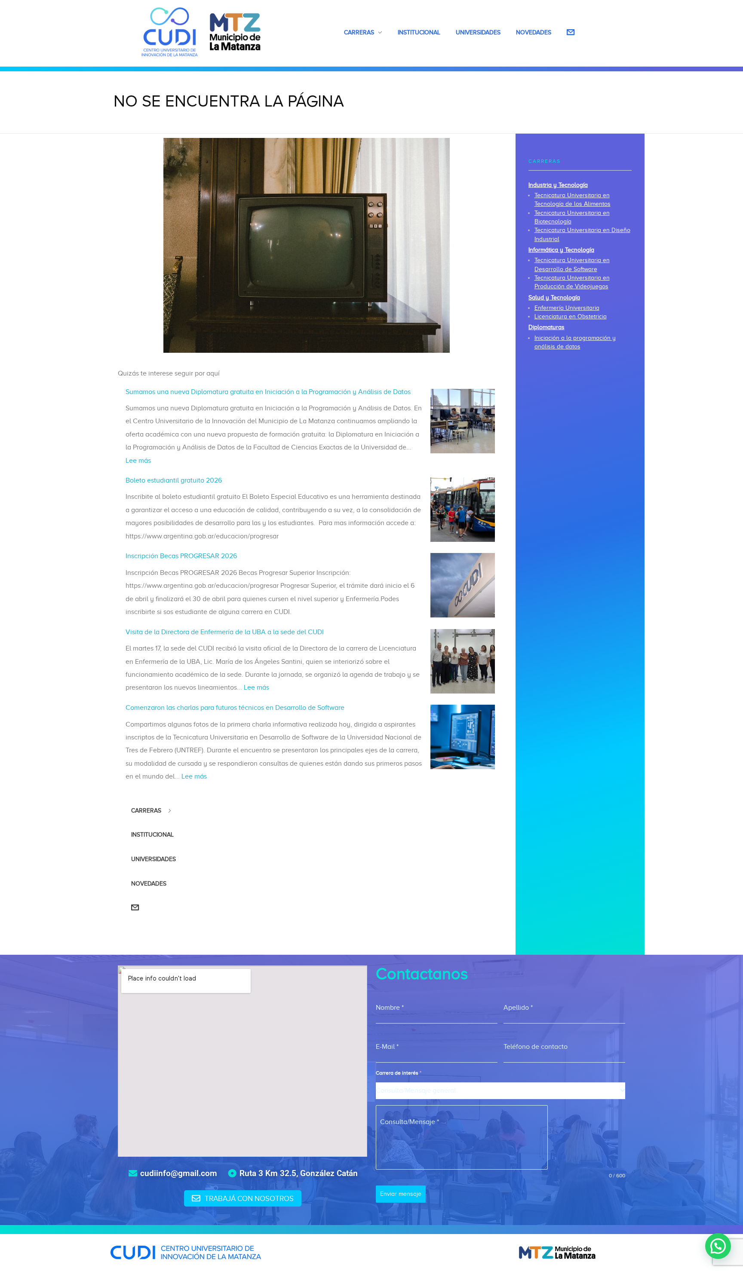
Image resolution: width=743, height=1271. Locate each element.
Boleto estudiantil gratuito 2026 (174, 480)
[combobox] (500, 1090)
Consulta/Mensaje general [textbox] (416, 1090)
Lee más (138, 460)
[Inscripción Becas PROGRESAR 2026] (462, 585)
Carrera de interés (398, 1073)
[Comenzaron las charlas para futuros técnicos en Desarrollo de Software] (462, 737)
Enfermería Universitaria (566, 308)
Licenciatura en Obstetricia (570, 316)
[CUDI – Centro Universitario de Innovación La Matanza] (201, 31)
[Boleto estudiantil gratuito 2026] (462, 509)
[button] (718, 1246)
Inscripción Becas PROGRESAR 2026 (181, 556)
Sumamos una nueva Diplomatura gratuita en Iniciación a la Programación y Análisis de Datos (268, 392)
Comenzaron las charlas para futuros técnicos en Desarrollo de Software (235, 708)
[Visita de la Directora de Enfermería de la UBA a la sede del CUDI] (462, 661)
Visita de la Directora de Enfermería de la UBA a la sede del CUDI (225, 632)
